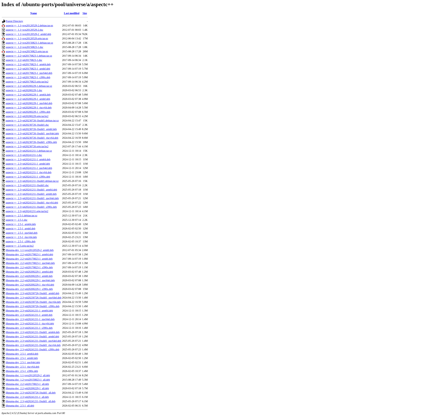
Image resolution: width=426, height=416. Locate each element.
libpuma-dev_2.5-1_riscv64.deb (22, 366)
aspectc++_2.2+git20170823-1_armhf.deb (28, 68)
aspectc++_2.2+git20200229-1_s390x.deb (28, 111)
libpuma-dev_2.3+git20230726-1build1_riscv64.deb (33, 302)
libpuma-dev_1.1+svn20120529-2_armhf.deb (30, 250)
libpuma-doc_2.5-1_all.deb (20, 405)
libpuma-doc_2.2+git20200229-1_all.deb (27, 388)
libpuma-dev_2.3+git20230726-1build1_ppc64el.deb (33, 297)
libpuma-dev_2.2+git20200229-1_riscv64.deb (30, 284)
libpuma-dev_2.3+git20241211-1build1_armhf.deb (32, 336)
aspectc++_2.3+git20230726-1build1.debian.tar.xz (32, 120)
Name (33, 13)
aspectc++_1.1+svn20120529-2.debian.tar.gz (29, 25)
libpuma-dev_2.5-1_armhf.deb (22, 358)
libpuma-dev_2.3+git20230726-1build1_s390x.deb (32, 306)
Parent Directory (14, 21)
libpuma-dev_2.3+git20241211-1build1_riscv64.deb (33, 345)
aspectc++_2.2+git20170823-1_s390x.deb (28, 77)
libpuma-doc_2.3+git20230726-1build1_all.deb (31, 392)
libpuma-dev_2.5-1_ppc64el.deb (23, 362)
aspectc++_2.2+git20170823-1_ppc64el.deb (29, 73)
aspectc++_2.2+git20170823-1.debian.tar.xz (29, 55)
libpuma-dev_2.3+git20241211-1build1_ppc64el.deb (33, 340)
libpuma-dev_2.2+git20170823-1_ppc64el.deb (30, 263)
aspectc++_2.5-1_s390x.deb (20, 241)
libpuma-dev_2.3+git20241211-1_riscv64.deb (30, 323)
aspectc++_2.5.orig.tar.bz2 (20, 245)
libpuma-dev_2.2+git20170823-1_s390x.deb (29, 267)
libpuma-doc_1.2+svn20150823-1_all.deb (28, 379)
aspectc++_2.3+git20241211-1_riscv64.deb (28, 172)
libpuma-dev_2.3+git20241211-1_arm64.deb (29, 310)
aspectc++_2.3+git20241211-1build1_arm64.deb (31, 189)
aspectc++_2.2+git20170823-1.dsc (24, 60)
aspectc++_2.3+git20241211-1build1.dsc (27, 185)
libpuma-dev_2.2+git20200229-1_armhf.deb (29, 276)
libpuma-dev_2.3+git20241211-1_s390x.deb (29, 327)
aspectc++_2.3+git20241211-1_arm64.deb (28, 159)
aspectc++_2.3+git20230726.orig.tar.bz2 (27, 146)
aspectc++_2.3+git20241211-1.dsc (24, 155)
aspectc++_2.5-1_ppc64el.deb (21, 232)
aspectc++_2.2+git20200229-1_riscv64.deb (29, 107)
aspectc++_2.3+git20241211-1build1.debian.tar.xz (32, 181)
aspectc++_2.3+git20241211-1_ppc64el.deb (29, 168)
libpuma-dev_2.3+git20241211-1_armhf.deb (29, 314)
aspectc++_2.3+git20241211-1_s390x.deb (28, 176)
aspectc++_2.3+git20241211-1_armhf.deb (28, 163)
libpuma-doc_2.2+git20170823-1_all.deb (27, 384)
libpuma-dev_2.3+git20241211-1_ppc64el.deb (30, 319)
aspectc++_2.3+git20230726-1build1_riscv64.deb (32, 137)
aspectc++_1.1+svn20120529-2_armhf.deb (28, 34)
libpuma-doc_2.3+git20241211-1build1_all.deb (30, 401)
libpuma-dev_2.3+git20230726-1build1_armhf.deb (32, 293)
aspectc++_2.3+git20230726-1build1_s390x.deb (31, 142)
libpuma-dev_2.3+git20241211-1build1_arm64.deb (33, 332)
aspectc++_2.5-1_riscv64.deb (21, 237)
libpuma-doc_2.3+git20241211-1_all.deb (27, 397)
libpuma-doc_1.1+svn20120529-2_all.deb (28, 375)
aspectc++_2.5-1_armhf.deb (20, 228)
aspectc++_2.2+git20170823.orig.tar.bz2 (27, 81)
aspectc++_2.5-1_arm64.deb (21, 224)
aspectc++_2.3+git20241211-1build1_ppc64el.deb (32, 198)
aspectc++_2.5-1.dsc (16, 219)
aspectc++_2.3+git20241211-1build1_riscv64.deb (32, 202)
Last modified (71, 13)
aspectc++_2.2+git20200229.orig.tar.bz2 (27, 116)
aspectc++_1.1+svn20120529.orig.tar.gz (27, 38)
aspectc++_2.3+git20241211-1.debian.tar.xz (29, 150)
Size (85, 13)
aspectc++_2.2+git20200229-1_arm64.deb (28, 94)
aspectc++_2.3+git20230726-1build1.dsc (27, 124)
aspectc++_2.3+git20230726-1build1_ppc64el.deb (32, 133)
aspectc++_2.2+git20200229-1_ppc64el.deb (29, 103)
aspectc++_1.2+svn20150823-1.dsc (24, 47)
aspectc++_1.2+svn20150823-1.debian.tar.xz (29, 42)
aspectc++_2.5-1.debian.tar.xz (21, 215)
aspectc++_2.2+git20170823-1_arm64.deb (28, 64)
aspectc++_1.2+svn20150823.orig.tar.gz (27, 51)
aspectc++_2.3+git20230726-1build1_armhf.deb (31, 129)
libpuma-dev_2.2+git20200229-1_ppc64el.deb (30, 280)
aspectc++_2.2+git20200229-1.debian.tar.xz (29, 86)
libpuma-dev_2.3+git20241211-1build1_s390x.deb (32, 349)
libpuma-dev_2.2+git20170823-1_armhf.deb (29, 258)
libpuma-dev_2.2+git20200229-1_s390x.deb (29, 289)
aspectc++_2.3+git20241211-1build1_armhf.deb (31, 194)
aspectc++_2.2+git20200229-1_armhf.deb (28, 99)
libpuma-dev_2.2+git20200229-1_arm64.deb (29, 271)
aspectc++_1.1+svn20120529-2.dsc (24, 29)
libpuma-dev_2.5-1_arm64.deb (22, 353)
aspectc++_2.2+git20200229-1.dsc (24, 90)
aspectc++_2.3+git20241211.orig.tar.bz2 (27, 211)
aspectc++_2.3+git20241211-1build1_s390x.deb (31, 207)
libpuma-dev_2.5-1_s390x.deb (22, 371)
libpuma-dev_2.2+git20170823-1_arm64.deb (29, 254)
